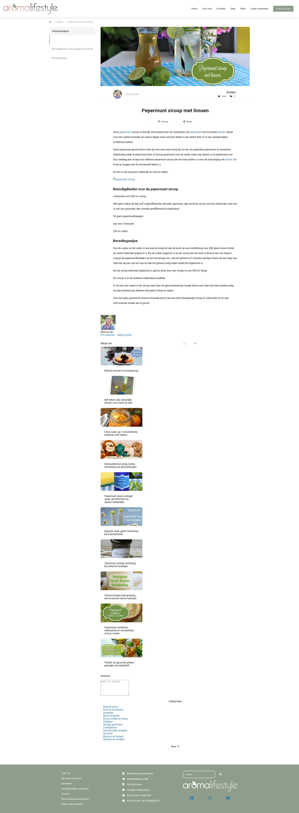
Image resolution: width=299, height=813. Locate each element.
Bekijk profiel (124, 334)
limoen (221, 132)
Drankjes (108, 721)
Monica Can (132, 94)
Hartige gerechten (113, 724)
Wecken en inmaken (114, 739)
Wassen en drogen (113, 736)
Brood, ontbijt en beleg (115, 718)
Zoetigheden (110, 727)
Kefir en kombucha (113, 709)
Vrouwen (108, 733)
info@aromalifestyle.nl (138, 790)
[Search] (220, 774)
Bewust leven (110, 706)
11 (234, 96)
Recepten (108, 712)
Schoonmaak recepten (115, 730)
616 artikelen (108, 334)
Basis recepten (111, 715)
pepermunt (125, 132)
